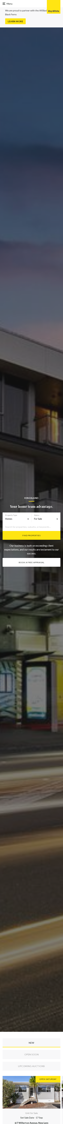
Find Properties (31, 535)
